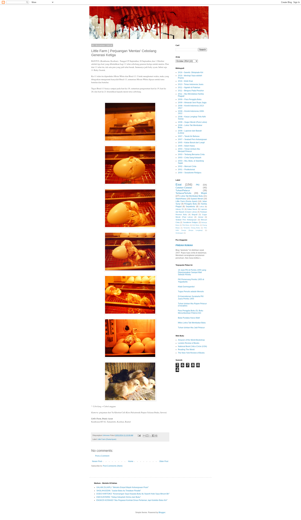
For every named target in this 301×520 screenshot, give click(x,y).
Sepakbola (190, 206)
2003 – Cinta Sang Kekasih (189, 158)
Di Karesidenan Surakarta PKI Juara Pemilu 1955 (190, 297)
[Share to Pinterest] (156, 435)
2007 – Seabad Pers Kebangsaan (192, 139)
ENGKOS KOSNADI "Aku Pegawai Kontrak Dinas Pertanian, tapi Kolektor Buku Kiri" (131, 500)
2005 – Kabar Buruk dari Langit (191, 142)
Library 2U (180, 209)
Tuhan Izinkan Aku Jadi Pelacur (191, 327)
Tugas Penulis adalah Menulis (191, 291)
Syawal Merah (197, 199)
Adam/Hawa (181, 199)
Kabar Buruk (192, 209)
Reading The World (186, 349)
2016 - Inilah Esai (185, 81)
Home (130, 461)
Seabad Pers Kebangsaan (186, 220)
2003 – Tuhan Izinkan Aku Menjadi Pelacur (189, 150)
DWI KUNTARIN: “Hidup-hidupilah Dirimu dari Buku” (118, 497)
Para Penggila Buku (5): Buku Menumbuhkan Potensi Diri (190, 312)
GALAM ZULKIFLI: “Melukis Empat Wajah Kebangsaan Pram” (122, 487)
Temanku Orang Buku (191, 228)
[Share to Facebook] (153, 435)
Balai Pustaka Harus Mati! (189, 318)
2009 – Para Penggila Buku (189, 99)
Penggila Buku (190, 204)
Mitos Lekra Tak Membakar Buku (192, 323)
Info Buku (195, 225)
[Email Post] (139, 435)
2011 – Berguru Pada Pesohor (191, 91)
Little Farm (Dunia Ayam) (107, 439)
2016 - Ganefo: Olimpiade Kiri (190, 72)
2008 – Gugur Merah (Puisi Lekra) (192, 122)
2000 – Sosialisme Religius (189, 173)
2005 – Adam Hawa (186, 146)
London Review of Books (188, 343)
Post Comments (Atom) (112, 466)
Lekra (201, 206)
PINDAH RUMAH (184, 245)
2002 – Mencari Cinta (187, 166)
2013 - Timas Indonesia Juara (190, 84)
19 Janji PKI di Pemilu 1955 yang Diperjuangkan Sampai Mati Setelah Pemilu (192, 272)
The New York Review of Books (191, 353)
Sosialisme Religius (190, 222)
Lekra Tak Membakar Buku (191, 196)
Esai (179, 184)
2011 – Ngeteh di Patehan (189, 87)
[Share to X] (150, 435)
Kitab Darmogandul (186, 287)
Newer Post (97, 461)
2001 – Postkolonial (186, 169)
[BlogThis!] (147, 435)
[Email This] (144, 435)
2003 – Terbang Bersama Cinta (191, 154)
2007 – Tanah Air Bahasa (188, 136)
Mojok (204, 193)
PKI (197, 184)
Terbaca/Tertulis (183, 193)
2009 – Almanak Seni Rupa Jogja (192, 102)
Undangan (179, 233)
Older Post (163, 461)
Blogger (162, 512)
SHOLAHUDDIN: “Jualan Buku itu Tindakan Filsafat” (118, 491)
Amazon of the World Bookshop (191, 340)
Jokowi (200, 217)
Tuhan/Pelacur (183, 190)
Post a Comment (102, 456)
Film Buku (185, 225)
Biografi (194, 214)
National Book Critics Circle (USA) (192, 346)
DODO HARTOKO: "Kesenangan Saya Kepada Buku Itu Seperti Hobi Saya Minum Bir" (132, 494)
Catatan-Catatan (184, 187)
